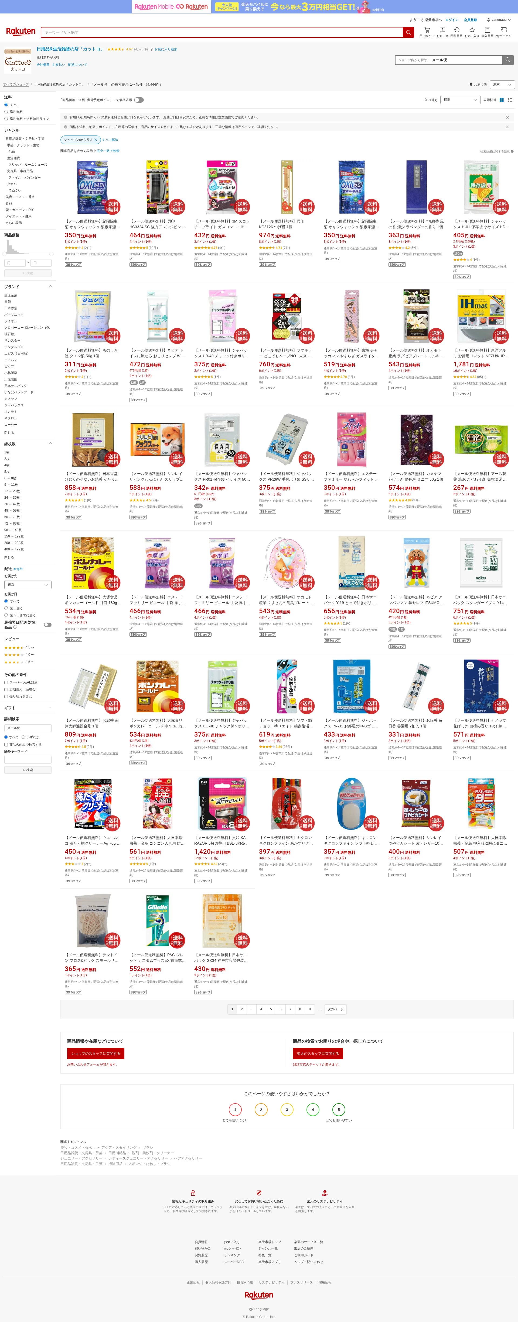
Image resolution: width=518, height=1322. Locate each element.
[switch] (48, 625)
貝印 (7, 302)
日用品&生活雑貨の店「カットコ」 (71, 49)
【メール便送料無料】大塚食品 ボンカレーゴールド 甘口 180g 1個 (92, 602)
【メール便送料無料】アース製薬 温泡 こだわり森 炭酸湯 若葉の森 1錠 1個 (480, 479)
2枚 (6, 459)
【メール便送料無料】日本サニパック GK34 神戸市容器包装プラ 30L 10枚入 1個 (221, 960)
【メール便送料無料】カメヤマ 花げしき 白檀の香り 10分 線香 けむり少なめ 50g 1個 (479, 726)
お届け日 (10, 594)
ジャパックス (14, 405)
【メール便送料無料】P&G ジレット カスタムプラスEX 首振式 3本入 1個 (157, 960)
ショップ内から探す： (414, 60)
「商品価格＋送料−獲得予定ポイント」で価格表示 (95, 100)
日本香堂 (10, 308)
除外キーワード (15, 751)
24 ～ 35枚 (12, 497)
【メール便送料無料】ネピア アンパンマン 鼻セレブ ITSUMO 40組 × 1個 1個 (415, 602)
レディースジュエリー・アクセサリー (138, 1158)
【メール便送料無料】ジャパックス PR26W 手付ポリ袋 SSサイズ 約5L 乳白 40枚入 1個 (286, 479)
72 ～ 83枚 (12, 523)
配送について (77, 65)
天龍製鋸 (10, 379)
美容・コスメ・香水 (76, 1148)
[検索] (408, 32)
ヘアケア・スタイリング (117, 1148)
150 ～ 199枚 (14, 536)
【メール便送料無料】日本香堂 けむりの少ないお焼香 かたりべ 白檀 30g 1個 (92, 479)
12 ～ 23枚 (12, 491)
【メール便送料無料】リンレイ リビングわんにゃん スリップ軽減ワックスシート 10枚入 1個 (156, 479)
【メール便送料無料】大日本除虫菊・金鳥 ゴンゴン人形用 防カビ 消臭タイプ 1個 (157, 843)
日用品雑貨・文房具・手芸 (81, 1153)
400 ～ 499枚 (14, 549)
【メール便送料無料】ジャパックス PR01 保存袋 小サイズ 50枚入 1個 (222, 479)
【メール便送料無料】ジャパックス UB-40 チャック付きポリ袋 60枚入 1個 (221, 356)
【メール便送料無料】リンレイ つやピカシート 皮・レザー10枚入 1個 (415, 843)
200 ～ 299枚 (14, 543)
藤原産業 (10, 295)
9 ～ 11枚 (11, 485)
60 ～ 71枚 (12, 517)
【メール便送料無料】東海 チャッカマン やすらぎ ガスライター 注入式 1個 (351, 356)
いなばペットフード (18, 392)
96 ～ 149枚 (13, 530)
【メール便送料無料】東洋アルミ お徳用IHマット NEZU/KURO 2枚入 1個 (480, 356)
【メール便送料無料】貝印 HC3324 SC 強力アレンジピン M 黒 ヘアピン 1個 (157, 227)
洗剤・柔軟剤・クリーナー (153, 1153)
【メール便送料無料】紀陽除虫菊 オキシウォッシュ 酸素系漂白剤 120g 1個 (351, 227)
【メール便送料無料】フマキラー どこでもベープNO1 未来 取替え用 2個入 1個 (285, 356)
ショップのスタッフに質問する (95, 1054)
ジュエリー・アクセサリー (81, 1158)
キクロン (10, 418)
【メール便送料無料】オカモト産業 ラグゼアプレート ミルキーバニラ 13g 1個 (416, 356)
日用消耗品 (117, 1153)
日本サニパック (15, 386)
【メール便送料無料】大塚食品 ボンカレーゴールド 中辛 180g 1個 (157, 726)
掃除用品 (115, 1164)
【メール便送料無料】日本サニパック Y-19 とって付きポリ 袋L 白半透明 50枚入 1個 (351, 602)
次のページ (336, 1009)
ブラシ (147, 1148)
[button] (499, 20)
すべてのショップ (16, 84)
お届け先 (10, 576)
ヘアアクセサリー (188, 1158)
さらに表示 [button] (14, 223)
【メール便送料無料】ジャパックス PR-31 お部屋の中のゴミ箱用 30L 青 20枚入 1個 (351, 726)
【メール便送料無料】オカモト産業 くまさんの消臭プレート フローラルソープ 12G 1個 (286, 602)
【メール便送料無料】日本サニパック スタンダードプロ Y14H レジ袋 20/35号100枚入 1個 (479, 602)
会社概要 (43, 65)
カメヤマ (10, 399)
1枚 (6, 452)
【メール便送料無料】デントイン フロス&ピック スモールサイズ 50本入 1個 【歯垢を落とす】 (92, 960)
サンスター (12, 340)
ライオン (10, 321)
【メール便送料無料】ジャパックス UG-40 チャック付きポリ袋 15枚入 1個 (221, 726)
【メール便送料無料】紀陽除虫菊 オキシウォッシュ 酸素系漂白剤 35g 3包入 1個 (92, 227)
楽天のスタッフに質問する (318, 1054)
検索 (29, 273)
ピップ (9, 366)
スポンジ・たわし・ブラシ (149, 1164)
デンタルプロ (14, 347)
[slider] (4, 254)
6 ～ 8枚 (10, 478)
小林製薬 (10, 373)
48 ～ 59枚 (12, 510)
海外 (19, 569)
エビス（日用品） (17, 353)
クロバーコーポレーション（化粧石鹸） (27, 331)
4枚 (6, 465)
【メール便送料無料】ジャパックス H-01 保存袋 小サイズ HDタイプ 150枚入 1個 (481, 227)
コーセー (10, 424)
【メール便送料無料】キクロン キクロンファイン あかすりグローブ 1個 (286, 843)
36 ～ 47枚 (12, 504)
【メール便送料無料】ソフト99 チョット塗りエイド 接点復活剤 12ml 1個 (286, 726)
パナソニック (14, 315)
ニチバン (10, 360)
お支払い (58, 65)
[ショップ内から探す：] (507, 60)
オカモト (10, 412)
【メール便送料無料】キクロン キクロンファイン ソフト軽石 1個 (350, 843)
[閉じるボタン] (507, 117)
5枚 (6, 472)
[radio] (6, 104)
